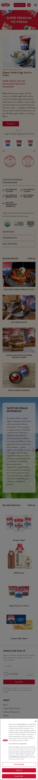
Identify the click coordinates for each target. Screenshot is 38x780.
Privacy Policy (21, 724)
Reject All (19, 770)
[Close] (35, 721)
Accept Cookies (19, 776)
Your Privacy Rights (19, 764)
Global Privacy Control (18, 757)
